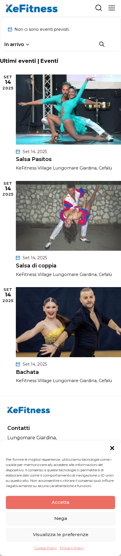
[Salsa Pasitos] (68, 109)
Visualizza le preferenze (60, 534)
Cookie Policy (45, 548)
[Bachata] (68, 322)
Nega (60, 518)
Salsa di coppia (36, 266)
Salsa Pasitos (34, 159)
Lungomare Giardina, (32, 437)
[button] (112, 448)
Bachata (27, 372)
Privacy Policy (72, 548)
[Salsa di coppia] (68, 216)
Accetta (60, 502)
